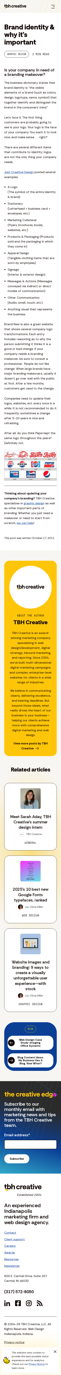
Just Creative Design (19, 172)
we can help (25, 523)
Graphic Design (16, 54)
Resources (11, 1259)
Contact (10, 1233)
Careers (10, 1246)
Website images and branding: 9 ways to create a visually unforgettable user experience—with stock (30, 975)
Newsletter (12, 1266)
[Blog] (40, 1303)
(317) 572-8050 (19, 1291)
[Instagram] (29, 1303)
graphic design (34, 503)
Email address (17, 1135)
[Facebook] (18, 1303)
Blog (30, 1028)
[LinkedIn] (7, 1303)
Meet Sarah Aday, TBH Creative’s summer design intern (30, 822)
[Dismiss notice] (55, 1351)
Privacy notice (14, 1342)
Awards (9, 1252)
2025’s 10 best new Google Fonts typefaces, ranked (30, 895)
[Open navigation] (53, 6)
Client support (14, 1239)
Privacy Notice (37, 1364)
